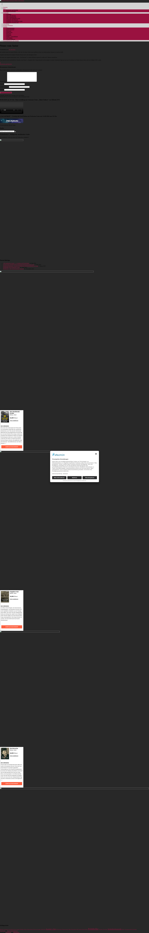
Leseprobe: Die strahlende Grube (14, 21)
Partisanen (8, 35)
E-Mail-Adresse (4, 87)
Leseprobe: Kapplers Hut (12, 22)
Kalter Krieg (9, 32)
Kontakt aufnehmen (8, 25)
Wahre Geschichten (11, 11)
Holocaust (8, 31)
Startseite (5, 7)
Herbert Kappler (10, 29)
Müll (77, 929)
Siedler (123, 929)
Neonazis (80, 929)
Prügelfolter (105, 929)
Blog (4, 8)
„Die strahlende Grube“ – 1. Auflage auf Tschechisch (16, 263)
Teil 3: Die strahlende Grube (13, 18)
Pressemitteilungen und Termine (11, 40)
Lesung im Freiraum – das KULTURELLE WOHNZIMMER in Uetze (20, 266)
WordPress (8, 932)
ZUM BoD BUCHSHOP (11, 446)
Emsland (17, 929)
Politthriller (6, 13)
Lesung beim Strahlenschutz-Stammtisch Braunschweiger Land (18, 264)
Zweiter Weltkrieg (10, 39)
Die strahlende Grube (12, 929)
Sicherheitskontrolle (114, 929)
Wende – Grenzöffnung (12, 36)
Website (2, 89)
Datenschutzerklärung (12, 931)
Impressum (2, 931)
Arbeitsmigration (10, 28)
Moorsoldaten (73, 929)
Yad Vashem (9, 38)
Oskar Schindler (85, 929)
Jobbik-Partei (43, 929)
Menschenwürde (65, 929)
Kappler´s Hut (51, 929)
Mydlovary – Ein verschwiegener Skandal (13, 268)
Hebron (25, 929)
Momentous (16, 932)
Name (2, 84)
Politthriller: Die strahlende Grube (11, 267)
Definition (8, 14)
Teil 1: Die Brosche (11, 15)
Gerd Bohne (6, 24)
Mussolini (8, 33)
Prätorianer (101, 929)
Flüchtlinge (22, 929)
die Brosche (6, 929)
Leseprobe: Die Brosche (12, 19)
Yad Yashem (134, 929)
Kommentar (3, 81)
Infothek (5, 26)
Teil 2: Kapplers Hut (11, 17)
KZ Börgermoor (59, 929)
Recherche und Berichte (12, 10)
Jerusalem (39, 929)
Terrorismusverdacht (128, 929)
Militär (69, 929)
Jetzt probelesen (14, 420)
